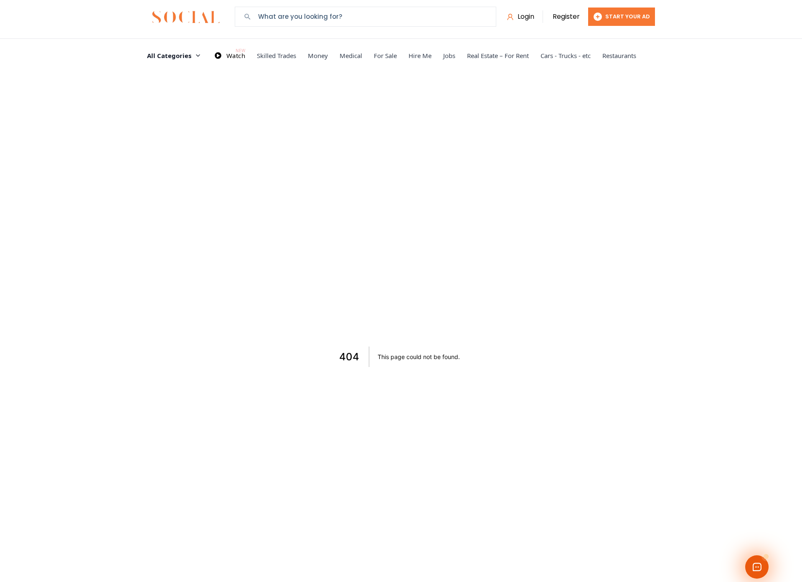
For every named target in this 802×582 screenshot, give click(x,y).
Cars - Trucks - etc (566, 55)
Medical (351, 55)
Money (318, 55)
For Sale (385, 55)
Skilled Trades (276, 55)
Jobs (449, 55)
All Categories (169, 55)
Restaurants (619, 55)
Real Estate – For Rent (498, 55)
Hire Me (420, 55)
